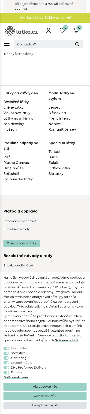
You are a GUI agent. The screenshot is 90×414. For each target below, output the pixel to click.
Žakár (53, 163)
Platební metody (16, 229)
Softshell (11, 174)
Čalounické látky (18, 179)
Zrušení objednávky (22, 243)
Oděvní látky (59, 168)
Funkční (16, 372)
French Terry (59, 118)
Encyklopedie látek (18, 265)
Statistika (18, 353)
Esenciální (19, 348)
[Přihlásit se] (48, 30)
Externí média (21, 362)
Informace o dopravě (19, 221)
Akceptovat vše (45, 386)
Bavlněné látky (16, 102)
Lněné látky (13, 107)
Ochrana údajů (66, 340)
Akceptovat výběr (45, 405)
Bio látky (55, 174)
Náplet (54, 124)
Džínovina (57, 113)
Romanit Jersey (62, 129)
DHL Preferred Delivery (29, 367)
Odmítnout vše (45, 395)
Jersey (54, 107)
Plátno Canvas (16, 163)
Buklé (53, 157)
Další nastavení (15, 377)
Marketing (19, 358)
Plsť (6, 157)
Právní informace (37, 335)
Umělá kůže (13, 168)
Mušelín (10, 129)
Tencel (54, 152)
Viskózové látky (16, 113)
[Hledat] (77, 44)
